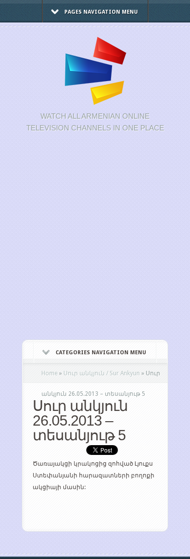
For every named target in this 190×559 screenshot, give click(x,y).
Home (49, 373)
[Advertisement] (95, 241)
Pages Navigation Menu (101, 12)
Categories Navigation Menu (101, 352)
